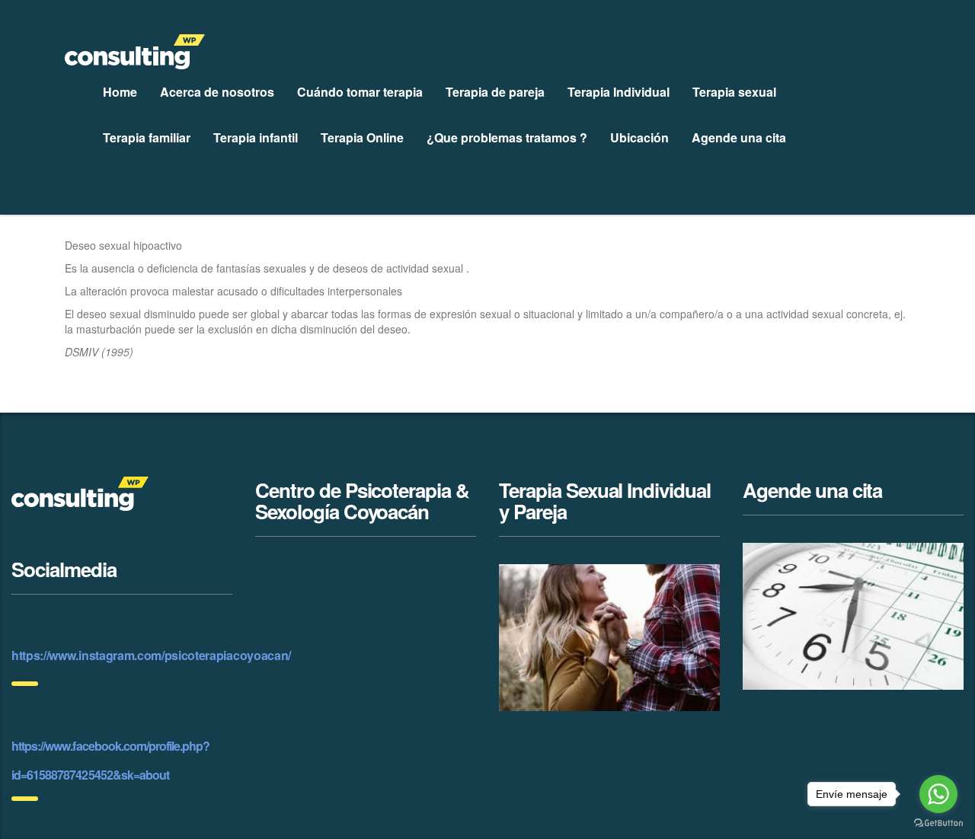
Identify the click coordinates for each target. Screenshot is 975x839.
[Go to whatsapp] (938, 794)
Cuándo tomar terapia (360, 91)
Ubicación (639, 137)
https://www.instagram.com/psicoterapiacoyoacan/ (151, 655)
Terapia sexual (734, 91)
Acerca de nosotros (217, 91)
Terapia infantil (255, 137)
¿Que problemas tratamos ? (507, 137)
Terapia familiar (146, 137)
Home (120, 91)
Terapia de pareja (495, 91)
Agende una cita (739, 137)
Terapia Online (362, 137)
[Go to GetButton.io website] (938, 823)
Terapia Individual (618, 91)
